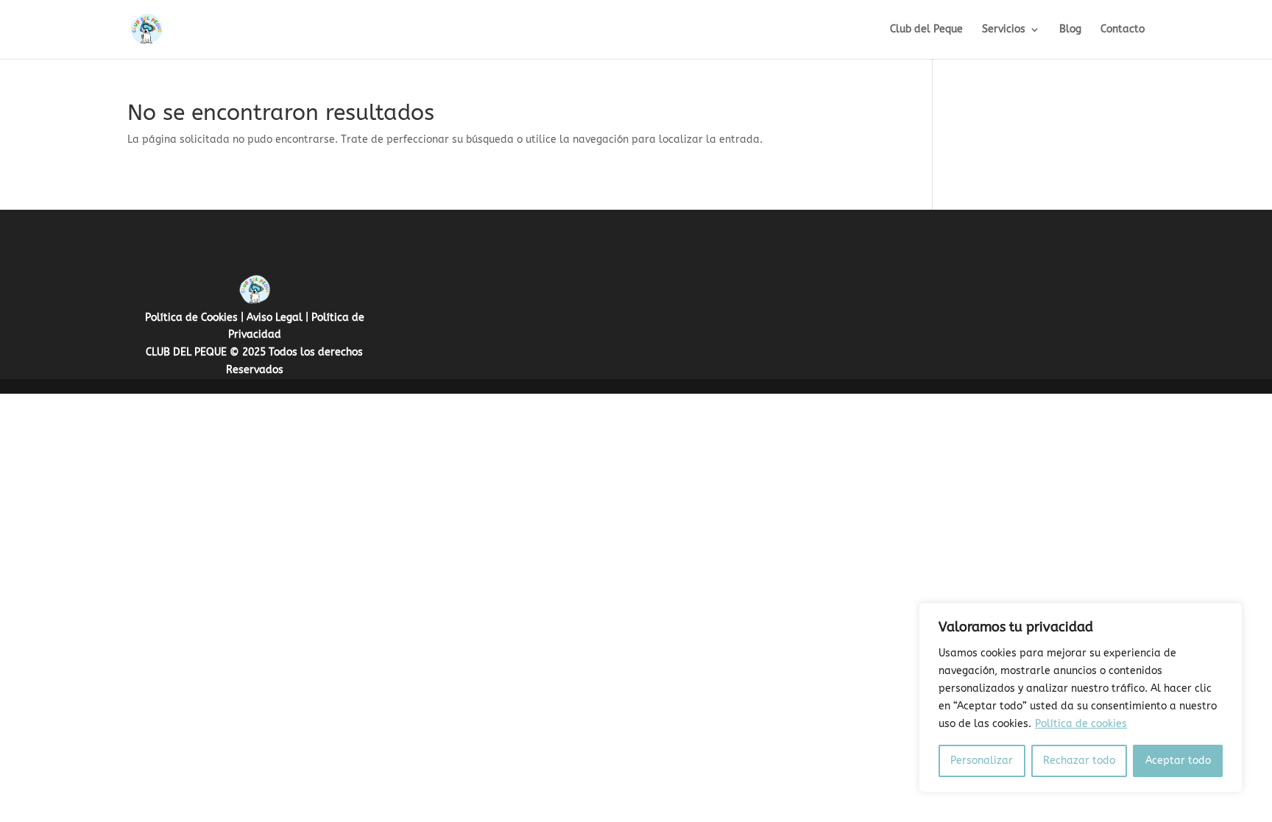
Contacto (1122, 29)
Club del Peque (926, 29)
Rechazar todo (1079, 760)
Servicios (1003, 29)
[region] (1081, 698)
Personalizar (981, 760)
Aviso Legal (275, 317)
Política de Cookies (191, 317)
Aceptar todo (1178, 760)
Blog (1070, 29)
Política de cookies (1081, 724)
